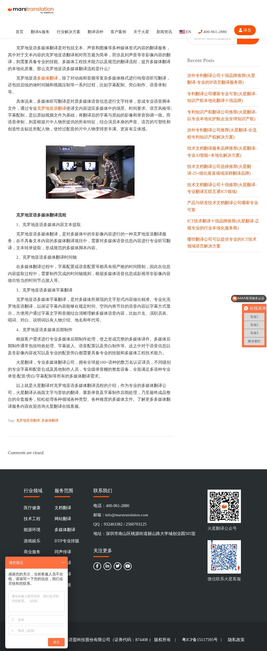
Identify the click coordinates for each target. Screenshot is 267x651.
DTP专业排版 (66, 541)
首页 (19, 32)
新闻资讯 (164, 32)
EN (188, 32)
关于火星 (141, 32)
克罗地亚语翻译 (51, 108)
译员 (246, 30)
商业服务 (32, 552)
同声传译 (62, 552)
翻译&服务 (40, 32)
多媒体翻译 (47, 78)
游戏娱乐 (32, 541)
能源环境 (32, 529)
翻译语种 (95, 32)
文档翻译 (62, 508)
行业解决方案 (68, 32)
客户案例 (118, 32)
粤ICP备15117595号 (200, 639)
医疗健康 (32, 508)
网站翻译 (62, 518)
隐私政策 (236, 639)
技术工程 (32, 518)
